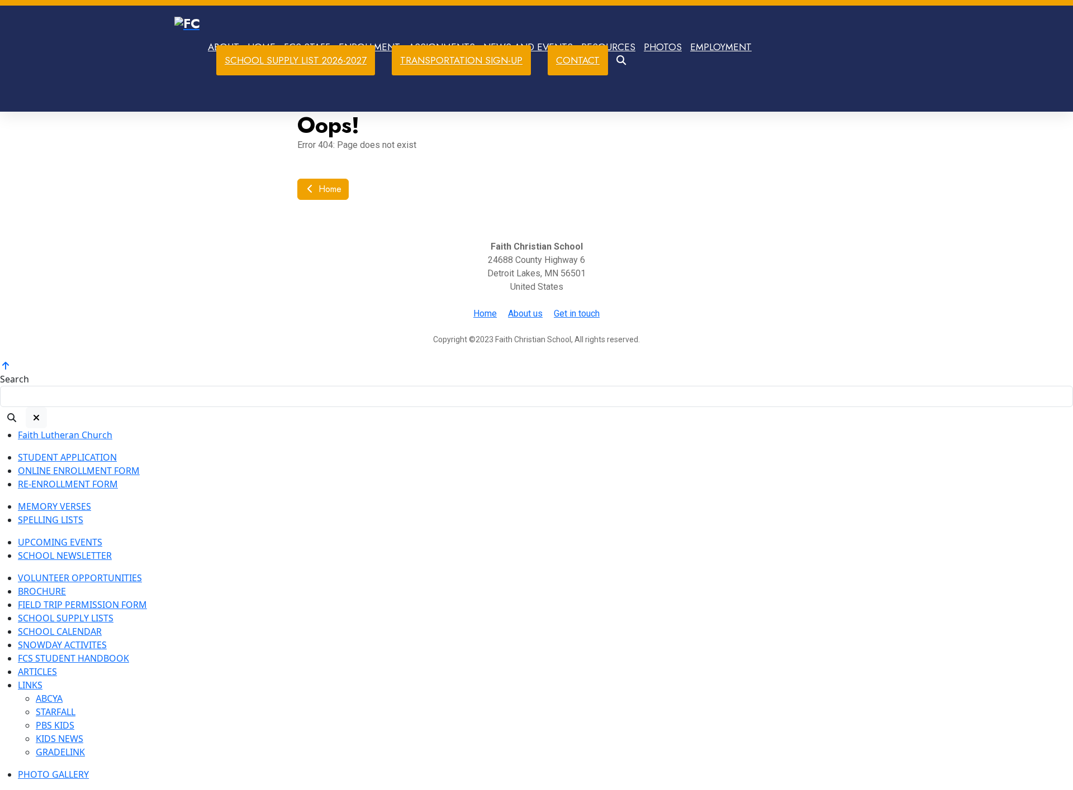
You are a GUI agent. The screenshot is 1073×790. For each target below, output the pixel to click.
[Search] (11, 417)
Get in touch (577, 313)
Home (328, 189)
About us (525, 313)
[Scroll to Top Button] (5, 366)
